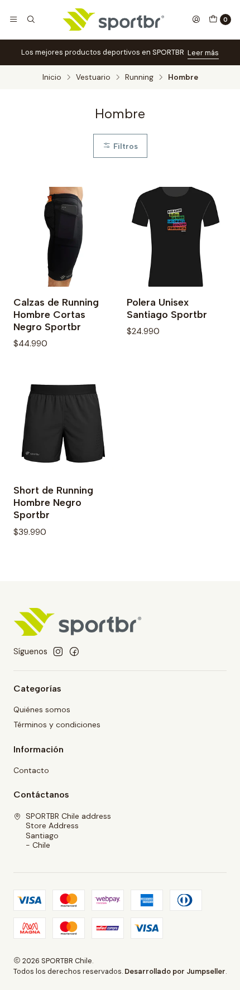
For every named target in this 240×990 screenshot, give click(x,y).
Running (139, 77)
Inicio (51, 77)
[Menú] (13, 19)
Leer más (203, 52)
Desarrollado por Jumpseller (174, 971)
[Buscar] (30, 19)
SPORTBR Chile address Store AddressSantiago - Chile (68, 831)
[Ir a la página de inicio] (114, 19)
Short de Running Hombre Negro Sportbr (53, 502)
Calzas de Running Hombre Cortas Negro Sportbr (56, 314)
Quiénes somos (41, 709)
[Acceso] (196, 19)
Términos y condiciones (56, 724)
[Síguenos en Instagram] (58, 651)
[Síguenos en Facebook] (74, 651)
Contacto (31, 770)
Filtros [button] (124, 146)
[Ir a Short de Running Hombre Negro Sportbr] (63, 425)
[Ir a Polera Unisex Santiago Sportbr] (177, 237)
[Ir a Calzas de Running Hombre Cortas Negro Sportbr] (63, 237)
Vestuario (93, 77)
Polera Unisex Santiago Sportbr (167, 308)
